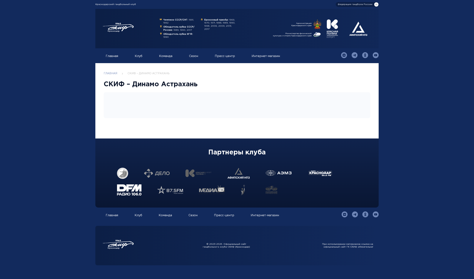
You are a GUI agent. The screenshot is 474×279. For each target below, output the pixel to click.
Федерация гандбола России (355, 4)
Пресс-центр (225, 56)
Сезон (193, 56)
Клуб (138, 56)
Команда (165, 56)
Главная (112, 56)
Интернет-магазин (266, 56)
